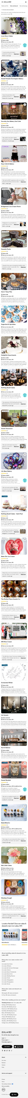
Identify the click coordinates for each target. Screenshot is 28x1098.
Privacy (3, 1079)
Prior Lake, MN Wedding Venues (9, 1014)
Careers (3, 1065)
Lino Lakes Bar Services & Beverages (10, 968)
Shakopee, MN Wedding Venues (9, 1018)
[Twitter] (7, 1051)
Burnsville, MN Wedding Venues (9, 1006)
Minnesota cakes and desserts (8, 9)
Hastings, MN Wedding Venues (9, 1004)
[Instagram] (9, 1051)
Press (3, 1067)
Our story (4, 1060)
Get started (7, 1046)
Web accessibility (5, 1086)
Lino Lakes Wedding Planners (8, 975)
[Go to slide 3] (14, 33)
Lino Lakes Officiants (6, 966)
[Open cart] (26, 2)
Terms (3, 1081)
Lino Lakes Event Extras (7, 964)
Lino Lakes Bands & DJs (7, 973)
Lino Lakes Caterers (6, 970)
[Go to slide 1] (11, 33)
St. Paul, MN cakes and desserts (9, 995)
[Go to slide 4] (15, 33)
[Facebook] (2, 1051)
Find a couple (5, 1040)
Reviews (3, 1062)
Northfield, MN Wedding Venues (9, 1010)
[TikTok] (11, 1051)
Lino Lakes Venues (6, 983)
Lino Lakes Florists (6, 977)
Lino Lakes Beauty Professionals (9, 972)
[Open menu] (2, 2)
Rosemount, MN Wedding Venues (9, 1008)
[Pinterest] (4, 1051)
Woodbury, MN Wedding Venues (9, 1020)
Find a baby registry (6, 1042)
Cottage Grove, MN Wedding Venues (10, 1022)
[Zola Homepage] (7, 2)
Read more (16, 54)
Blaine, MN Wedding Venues (8, 1012)
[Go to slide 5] (16, 33)
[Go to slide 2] (12, 33)
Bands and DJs (5, 5)
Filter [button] (15, 1094)
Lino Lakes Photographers (7, 981)
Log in (3, 1038)
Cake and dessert (14, 5)
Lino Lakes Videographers (7, 979)
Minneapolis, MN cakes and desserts (10, 993)
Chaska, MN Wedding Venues (8, 1016)
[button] (25, 19)
